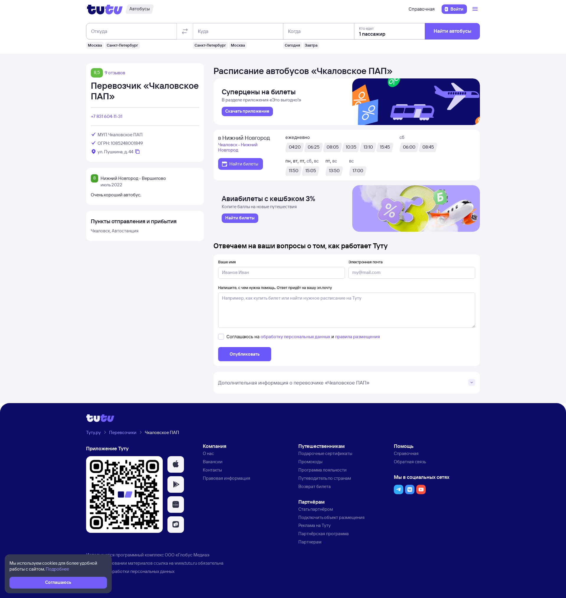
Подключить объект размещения (331, 517)
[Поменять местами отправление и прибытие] (185, 31)
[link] (247, 111)
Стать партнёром (315, 509)
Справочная (422, 9)
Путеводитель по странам (324, 478)
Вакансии (213, 461)
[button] (175, 464)
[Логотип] (105, 9)
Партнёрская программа (323, 533)
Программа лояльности (322, 470)
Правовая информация (226, 478)
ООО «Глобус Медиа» (187, 555)
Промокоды (310, 461)
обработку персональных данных (295, 336)
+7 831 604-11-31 (106, 116)
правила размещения (357, 336)
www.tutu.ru (186, 563)
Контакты (212, 470)
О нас (208, 453)
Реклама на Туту (314, 525)
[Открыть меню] (476, 9)
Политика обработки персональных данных (130, 571)
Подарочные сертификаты (325, 453)
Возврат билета (314, 486)
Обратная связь (410, 461)
